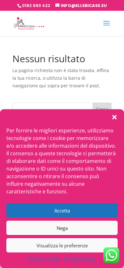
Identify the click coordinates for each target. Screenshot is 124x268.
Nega (62, 228)
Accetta (62, 210)
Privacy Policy (44, 259)
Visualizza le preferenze (62, 245)
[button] (114, 117)
